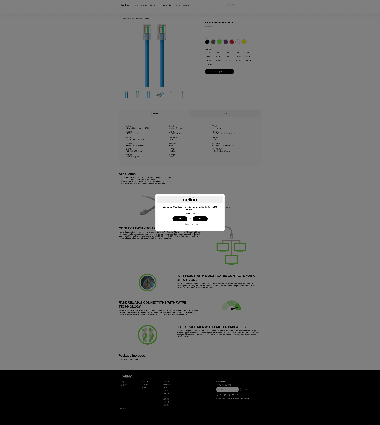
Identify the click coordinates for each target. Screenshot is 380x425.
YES (180, 219)
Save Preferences (191, 224)
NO (200, 219)
